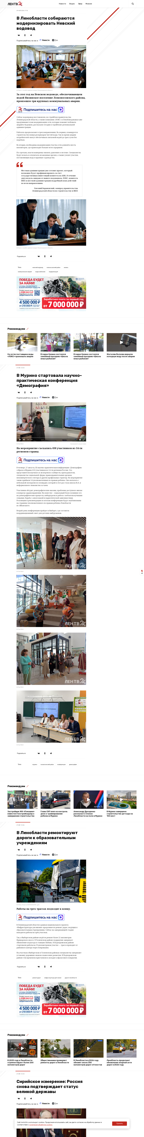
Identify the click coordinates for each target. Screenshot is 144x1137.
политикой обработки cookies (40, 1125)
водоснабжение (40, 271)
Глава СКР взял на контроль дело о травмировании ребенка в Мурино (54, 813)
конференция (61, 764)
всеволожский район (47, 764)
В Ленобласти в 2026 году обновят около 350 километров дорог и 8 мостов (88, 1062)
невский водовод (37, 267)
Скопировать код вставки (78, 444)
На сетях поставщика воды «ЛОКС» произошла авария (20, 355)
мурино (34, 764)
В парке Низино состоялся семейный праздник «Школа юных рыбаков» (54, 356)
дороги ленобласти (71, 978)
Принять (119, 1123)
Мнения (89, 4)
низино (66, 267)
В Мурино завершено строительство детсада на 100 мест (120, 813)
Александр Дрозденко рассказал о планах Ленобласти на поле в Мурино (88, 813)
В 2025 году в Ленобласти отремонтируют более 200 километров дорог (20, 1062)
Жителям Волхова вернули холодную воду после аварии (121, 355)
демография (73, 764)
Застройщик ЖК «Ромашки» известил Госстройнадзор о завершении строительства (20, 813)
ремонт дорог (36, 978)
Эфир (80, 4)
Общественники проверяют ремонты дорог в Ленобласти (55, 1061)
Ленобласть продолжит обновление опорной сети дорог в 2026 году (119, 1062)
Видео (72, 4)
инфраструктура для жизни (52, 978)
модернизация (53, 271)
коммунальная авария (25, 271)
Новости (62, 4)
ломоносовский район (53, 267)
